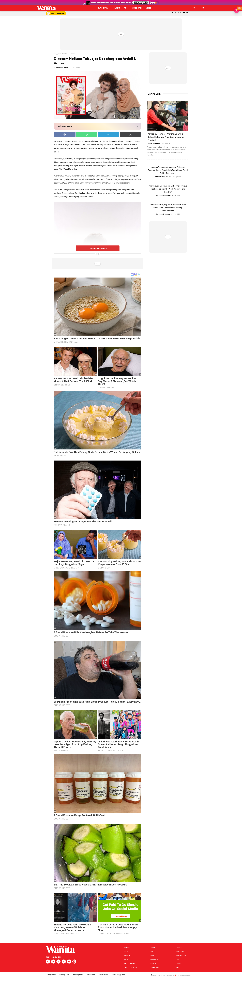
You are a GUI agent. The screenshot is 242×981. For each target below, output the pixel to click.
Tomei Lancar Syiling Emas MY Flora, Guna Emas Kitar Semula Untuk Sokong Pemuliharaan (168, 207)
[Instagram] (175, 12)
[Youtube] (184, 12)
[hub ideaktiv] (203, 7)
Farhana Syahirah (163, 195)
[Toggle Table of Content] (135, 126)
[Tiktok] (181, 12)
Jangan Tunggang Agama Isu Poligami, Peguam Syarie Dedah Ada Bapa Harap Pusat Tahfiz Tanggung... (168, 170)
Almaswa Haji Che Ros (163, 176)
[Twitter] (178, 12)
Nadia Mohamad (153, 143)
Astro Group (188, 975)
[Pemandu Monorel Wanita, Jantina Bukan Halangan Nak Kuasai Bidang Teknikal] (167, 116)
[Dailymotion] (186, 12)
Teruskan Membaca (97, 248)
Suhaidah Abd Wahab (64, 67)
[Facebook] (172, 12)
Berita (72, 54)
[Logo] (46, 8)
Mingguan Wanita (60, 54)
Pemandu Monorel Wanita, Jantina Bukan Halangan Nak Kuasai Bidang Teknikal (165, 137)
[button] (194, 8)
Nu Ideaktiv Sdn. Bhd (169, 975)
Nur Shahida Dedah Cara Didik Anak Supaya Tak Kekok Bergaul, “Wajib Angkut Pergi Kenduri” (168, 189)
